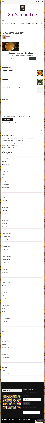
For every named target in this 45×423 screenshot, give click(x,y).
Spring (3, 338)
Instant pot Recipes (6, 236)
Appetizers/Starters (6, 164)
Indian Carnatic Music (6, 233)
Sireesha (8, 36)
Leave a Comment (5, 40)
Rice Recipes (4, 302)
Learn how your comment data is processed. (31, 123)
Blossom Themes (11, 421)
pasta (3, 295)
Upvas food (4, 361)
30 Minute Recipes (6, 155)
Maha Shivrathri (5, 266)
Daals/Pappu (21, 24)
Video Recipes (5, 367)
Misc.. (3, 279)
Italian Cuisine (5, 243)
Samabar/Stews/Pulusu (7, 312)
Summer (4, 344)
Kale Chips (5, 79)
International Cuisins (6, 240)
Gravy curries (5, 227)
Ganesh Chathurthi (6, 220)
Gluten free (4, 223)
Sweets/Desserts (5, 348)
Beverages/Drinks (6, 181)
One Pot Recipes (5, 289)
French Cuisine (5, 217)
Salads (3, 308)
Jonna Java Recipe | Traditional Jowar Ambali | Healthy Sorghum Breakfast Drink (18, 138)
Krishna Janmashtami (6, 256)
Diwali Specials (5, 207)
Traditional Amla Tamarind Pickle (9, 148)
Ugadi (3, 351)
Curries (3, 197)
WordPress (23, 421)
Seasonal (4, 325)
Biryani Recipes (5, 184)
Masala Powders (5, 269)
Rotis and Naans (5, 305)
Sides (3, 328)
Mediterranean (5, 272)
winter (3, 377)
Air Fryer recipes (5, 158)
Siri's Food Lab (22, 14)
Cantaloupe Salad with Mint (9, 70)
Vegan (3, 364)
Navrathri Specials (6, 282)
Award (3, 174)
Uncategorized (5, 354)
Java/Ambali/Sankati (6, 246)
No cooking (4, 285)
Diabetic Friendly (5, 204)
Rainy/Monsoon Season (7, 299)
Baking (3, 178)
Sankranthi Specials (6, 318)
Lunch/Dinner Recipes (11, 24)
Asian (3, 168)
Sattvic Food (4, 321)
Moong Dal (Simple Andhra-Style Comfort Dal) (11, 143)
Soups (3, 334)
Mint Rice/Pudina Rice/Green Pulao (11, 88)
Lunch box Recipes (6, 259)
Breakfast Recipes (6, 187)
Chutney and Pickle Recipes (8, 194)
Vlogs (3, 370)
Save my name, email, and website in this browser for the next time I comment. (19, 116)
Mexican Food (5, 276)
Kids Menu (4, 253)
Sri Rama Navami (5, 341)
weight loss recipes (6, 374)
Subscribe (32, 58)
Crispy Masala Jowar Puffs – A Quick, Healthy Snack (12, 140)
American (4, 161)
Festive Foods (5, 214)
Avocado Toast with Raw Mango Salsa (9, 145)
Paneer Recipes (5, 292)
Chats (3, 191)
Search (4, 128)
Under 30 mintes (5, 357)
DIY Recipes (4, 210)
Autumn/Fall (5, 171)
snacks (3, 331)
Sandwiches (4, 315)
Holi (3, 230)
